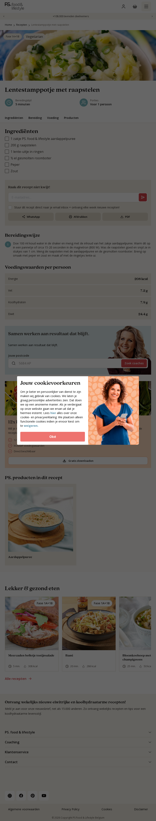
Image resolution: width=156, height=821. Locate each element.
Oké (52, 436)
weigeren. (31, 426)
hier (53, 413)
